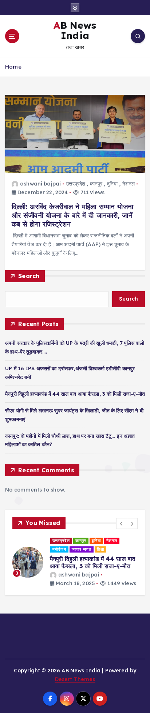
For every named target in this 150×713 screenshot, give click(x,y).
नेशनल (128, 183)
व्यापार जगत (81, 549)
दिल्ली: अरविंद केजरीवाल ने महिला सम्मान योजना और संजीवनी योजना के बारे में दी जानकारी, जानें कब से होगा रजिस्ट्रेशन (72, 215)
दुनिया (112, 183)
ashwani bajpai (40, 183)
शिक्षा (100, 549)
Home (13, 66)
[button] (121, 523)
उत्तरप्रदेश (75, 183)
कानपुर (96, 183)
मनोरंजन (59, 549)
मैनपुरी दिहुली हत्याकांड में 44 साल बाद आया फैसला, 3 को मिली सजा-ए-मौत (75, 394)
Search (29, 276)
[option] (75, 562)
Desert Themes (75, 679)
